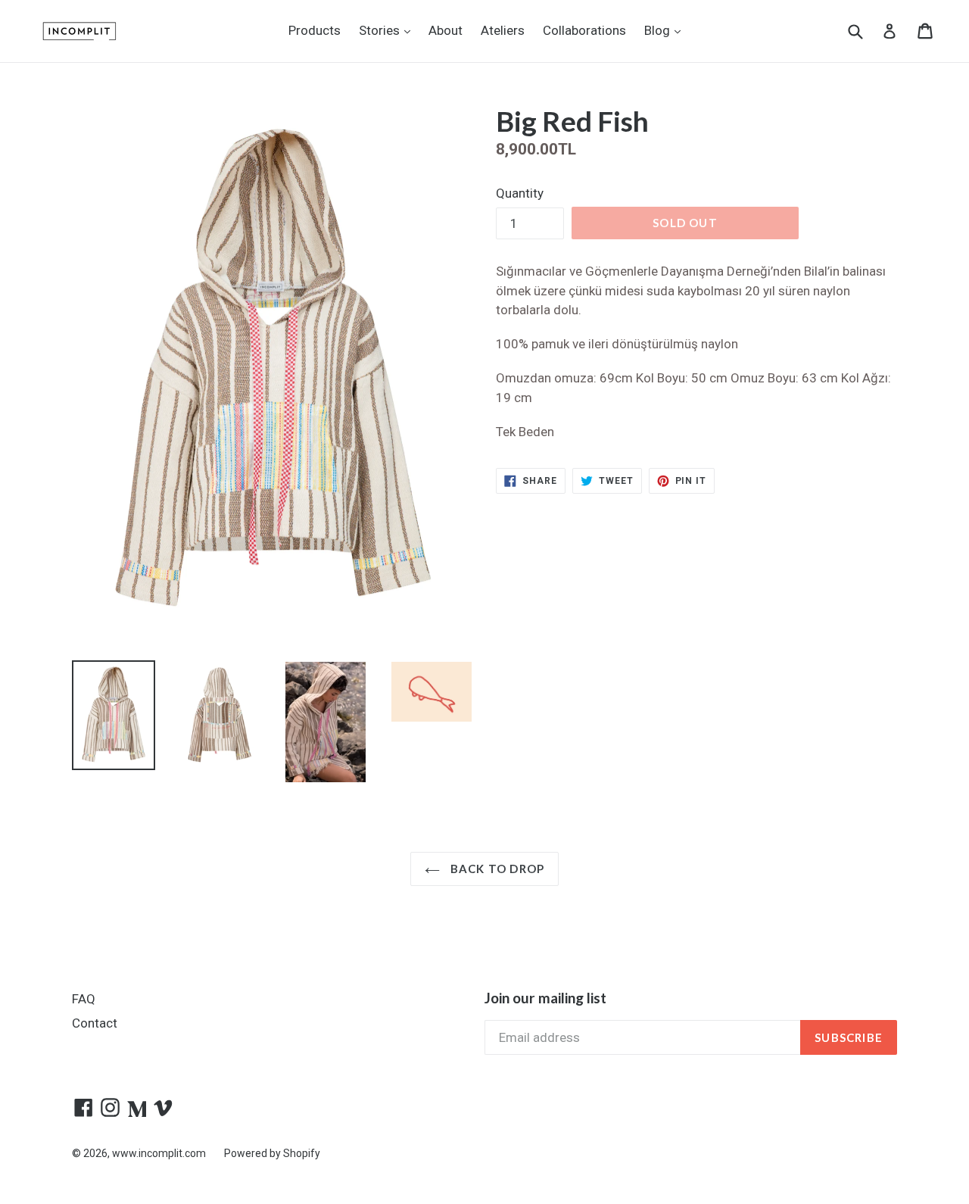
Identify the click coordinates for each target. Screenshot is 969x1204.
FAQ (83, 998)
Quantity (520, 193)
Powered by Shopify (272, 1153)
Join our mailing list (545, 998)
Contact (94, 1023)
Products (314, 30)
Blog (666, 30)
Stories (388, 30)
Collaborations (584, 30)
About (445, 30)
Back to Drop (496, 868)
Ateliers (503, 30)
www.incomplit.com (159, 1153)
